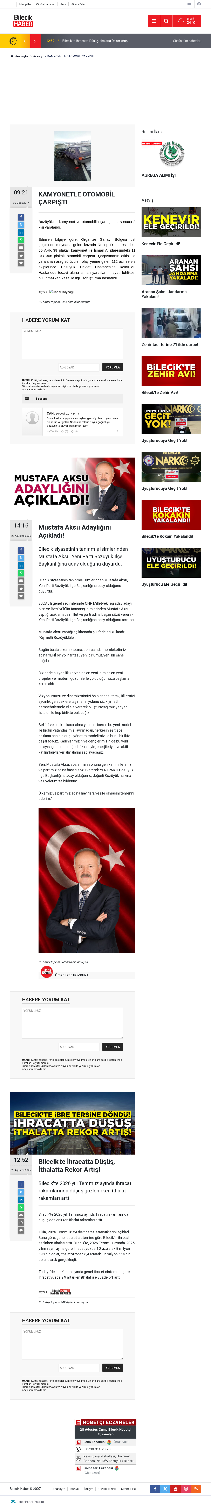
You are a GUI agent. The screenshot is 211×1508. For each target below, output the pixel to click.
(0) (66, 431)
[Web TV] (189, 4)
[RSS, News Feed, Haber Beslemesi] (196, 1489)
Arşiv (63, 4)
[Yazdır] (21, 255)
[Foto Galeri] (199, 4)
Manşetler (25, 4)
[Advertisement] (105, 93)
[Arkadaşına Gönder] (21, 247)
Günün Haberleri (45, 4)
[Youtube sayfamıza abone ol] (175, 1489)
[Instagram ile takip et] (186, 1489)
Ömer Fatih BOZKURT (72, 975)
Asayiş (37, 56)
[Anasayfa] (12, 4)
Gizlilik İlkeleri (107, 1489)
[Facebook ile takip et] (155, 1489)
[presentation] (24, 40)
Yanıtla (54, 431)
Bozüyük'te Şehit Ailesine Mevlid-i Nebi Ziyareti (96, 41)
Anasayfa (21, 56)
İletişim (88, 1489)
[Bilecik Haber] (23, 20)
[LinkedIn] (21, 232)
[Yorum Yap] (21, 263)
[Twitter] (21, 225)
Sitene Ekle (78, 4)
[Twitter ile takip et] (165, 1489)
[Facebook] (21, 217)
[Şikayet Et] (117, 431)
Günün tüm (187, 41)
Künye (74, 1489)
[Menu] (154, 21)
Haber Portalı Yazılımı (31, 1501)
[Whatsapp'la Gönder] (21, 240)
